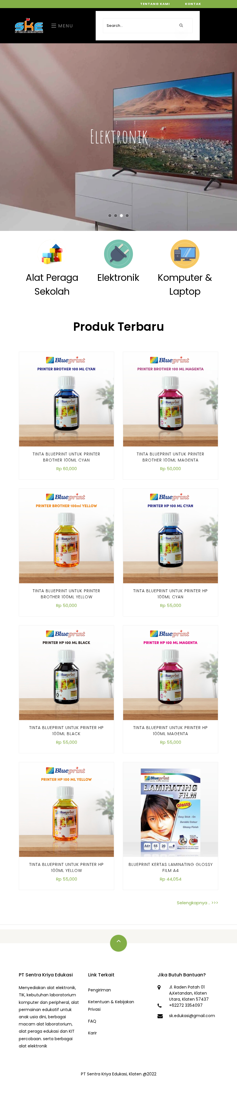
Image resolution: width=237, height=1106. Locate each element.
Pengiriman (99, 990)
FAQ (92, 1021)
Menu (65, 26)
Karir (92, 1033)
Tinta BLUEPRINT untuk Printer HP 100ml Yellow (66, 867)
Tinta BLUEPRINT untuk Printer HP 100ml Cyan (170, 594)
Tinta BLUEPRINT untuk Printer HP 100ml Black (66, 731)
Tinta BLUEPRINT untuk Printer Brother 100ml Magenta (170, 457)
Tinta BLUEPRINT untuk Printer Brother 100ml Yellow (66, 594)
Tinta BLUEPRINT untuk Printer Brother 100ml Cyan (66, 457)
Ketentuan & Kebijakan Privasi (111, 1005)
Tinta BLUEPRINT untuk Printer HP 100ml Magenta (170, 731)
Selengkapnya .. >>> (197, 903)
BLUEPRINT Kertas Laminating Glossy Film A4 (171, 867)
